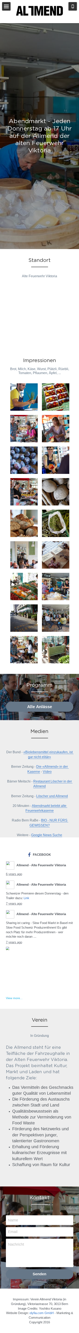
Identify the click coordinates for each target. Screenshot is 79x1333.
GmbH (49, 1313)
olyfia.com (36, 1313)
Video (47, 771)
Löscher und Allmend (52, 796)
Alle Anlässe (39, 706)
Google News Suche (46, 835)
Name (13, 1220)
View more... (14, 998)
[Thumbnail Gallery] (24, 397)
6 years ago (14, 874)
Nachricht (16, 1244)
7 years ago (14, 903)
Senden (39, 1274)
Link (26, 898)
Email (12, 1232)
